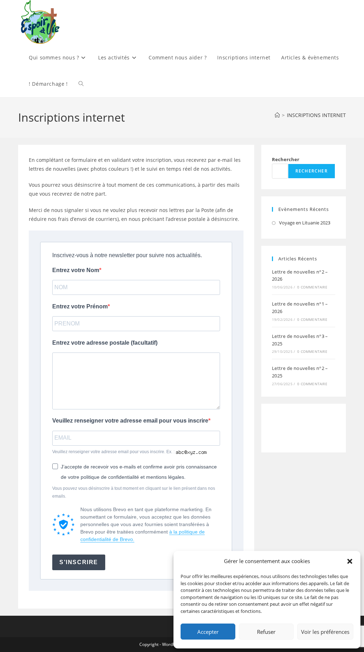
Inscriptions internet (316, 115)
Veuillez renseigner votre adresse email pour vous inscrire (130, 421)
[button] (349, 561)
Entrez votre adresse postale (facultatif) (104, 343)
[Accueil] (277, 115)
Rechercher (285, 159)
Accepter (208, 631)
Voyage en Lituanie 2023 (304, 222)
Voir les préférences (325, 631)
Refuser (266, 631)
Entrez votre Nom (75, 270)
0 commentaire (312, 287)
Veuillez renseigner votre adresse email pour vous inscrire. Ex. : (114, 451)
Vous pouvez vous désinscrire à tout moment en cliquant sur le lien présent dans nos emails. (133, 492)
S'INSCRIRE (78, 562)
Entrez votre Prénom (80, 306)
